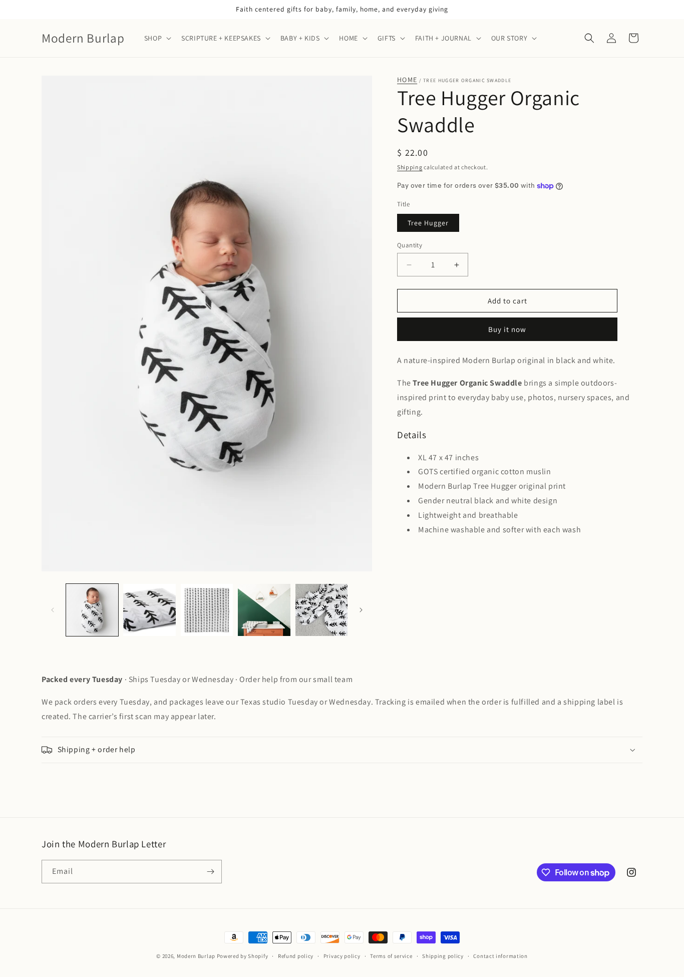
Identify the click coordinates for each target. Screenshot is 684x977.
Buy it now (507, 329)
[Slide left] (53, 610)
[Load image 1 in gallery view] (92, 610)
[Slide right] (361, 610)
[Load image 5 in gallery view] (321, 610)
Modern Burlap (196, 955)
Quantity (409, 245)
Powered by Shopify (242, 955)
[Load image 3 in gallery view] (207, 610)
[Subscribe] (210, 871)
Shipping (410, 167)
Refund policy (295, 955)
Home (407, 80)
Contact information (500, 955)
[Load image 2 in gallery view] (149, 610)
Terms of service (391, 955)
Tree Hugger (428, 222)
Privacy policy (342, 955)
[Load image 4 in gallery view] (264, 610)
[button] (156, 38)
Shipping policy (443, 955)
